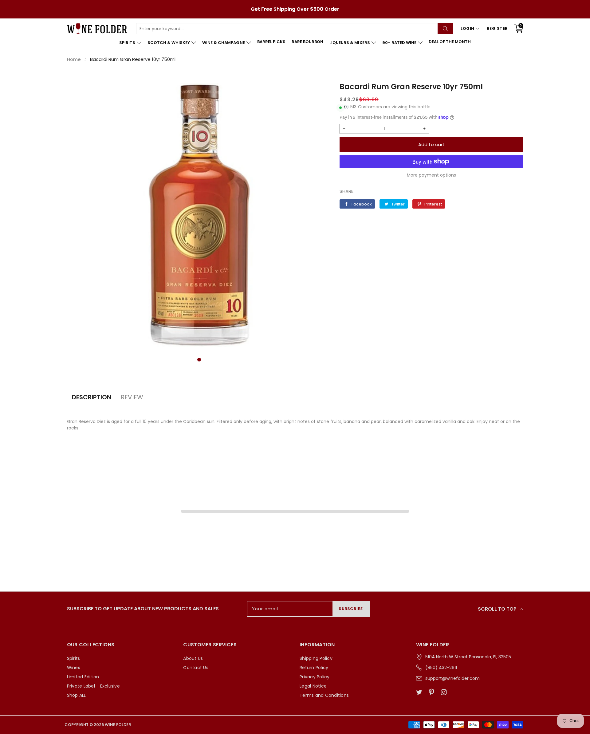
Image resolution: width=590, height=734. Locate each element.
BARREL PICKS (271, 42)
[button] (199, 359)
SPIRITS (127, 43)
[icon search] (445, 28)
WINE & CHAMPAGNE (223, 43)
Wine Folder (118, 725)
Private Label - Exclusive (93, 686)
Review (132, 397)
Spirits (73, 658)
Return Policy (314, 667)
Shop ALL (76, 695)
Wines (73, 667)
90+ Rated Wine (399, 43)
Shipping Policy (316, 658)
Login (467, 28)
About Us (193, 658)
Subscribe (351, 609)
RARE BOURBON (307, 42)
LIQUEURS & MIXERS (349, 43)
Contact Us (195, 667)
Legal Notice (313, 686)
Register (497, 28)
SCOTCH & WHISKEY (169, 43)
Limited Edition (83, 677)
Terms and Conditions (324, 695)
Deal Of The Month (450, 42)
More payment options (431, 175)
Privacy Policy (315, 677)
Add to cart (431, 144)
